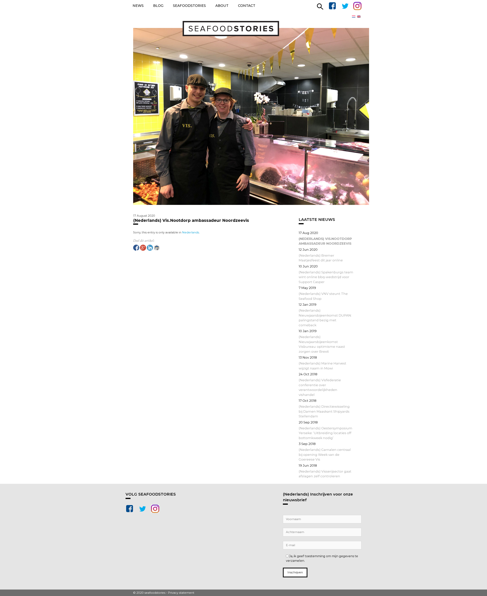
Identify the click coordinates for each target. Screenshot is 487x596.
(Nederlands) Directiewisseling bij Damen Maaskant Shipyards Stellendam (324, 411)
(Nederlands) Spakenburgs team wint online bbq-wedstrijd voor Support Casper (326, 277)
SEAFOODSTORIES (189, 6)
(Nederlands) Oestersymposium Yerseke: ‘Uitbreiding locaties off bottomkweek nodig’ (325, 433)
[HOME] (221, 35)
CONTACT (246, 6)
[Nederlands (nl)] (353, 16)
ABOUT (221, 6)
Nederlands (190, 232)
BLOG (158, 6)
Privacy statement (181, 592)
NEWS (138, 6)
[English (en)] (358, 16)
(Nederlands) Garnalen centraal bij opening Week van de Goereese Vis (325, 454)
